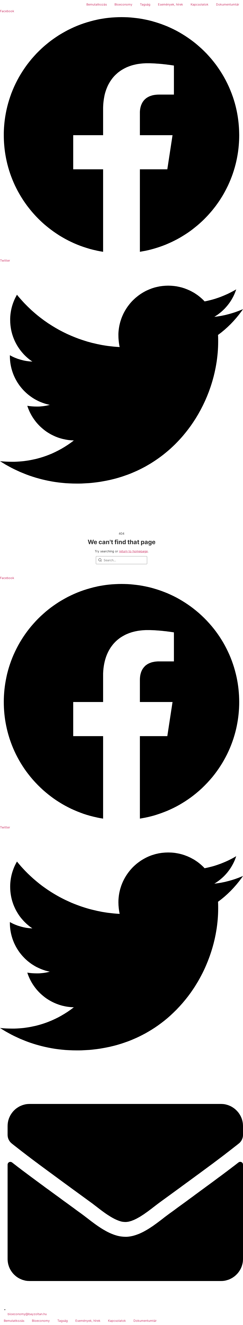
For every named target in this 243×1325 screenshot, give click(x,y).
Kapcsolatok (199, 4)
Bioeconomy (123, 4)
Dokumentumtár (227, 4)
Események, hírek (170, 4)
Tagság (145, 4)
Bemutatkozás (96, 4)
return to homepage (133, 551)
